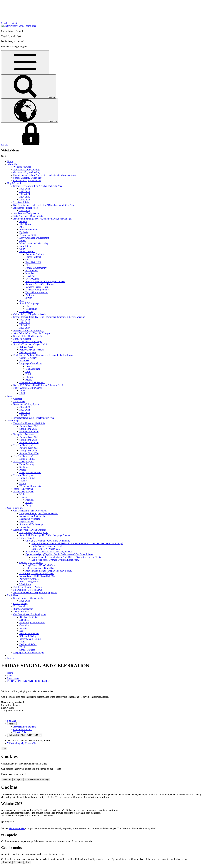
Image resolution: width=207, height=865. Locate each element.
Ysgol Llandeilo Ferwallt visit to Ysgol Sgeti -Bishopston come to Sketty (66, 557)
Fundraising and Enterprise (32, 622)
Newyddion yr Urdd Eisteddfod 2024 (37, 576)
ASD (21, 227)
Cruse (28, 259)
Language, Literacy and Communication (38, 513)
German (29, 366)
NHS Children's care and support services (45, 281)
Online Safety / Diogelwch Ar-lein (29, 314)
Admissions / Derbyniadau (26, 213)
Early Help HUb (33, 262)
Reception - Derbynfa (23, 434)
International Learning (30, 639)
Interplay (29, 273)
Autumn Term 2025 (28, 426)
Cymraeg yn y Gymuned (31, 562)
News (10, 396)
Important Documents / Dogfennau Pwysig (33, 418)
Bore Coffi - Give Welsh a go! (46, 549)
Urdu (27, 371)
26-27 (22, 393)
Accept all (18, 779)
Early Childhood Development (34, 237)
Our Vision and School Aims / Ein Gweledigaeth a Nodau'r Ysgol (44, 175)
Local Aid (30, 276)
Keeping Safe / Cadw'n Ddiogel (28, 652)
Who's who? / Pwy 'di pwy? (26, 169)
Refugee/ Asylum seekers (31, 349)
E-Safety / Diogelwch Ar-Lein (27, 587)
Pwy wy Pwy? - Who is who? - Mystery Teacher (48, 551)
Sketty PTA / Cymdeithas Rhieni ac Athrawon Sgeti (38, 385)
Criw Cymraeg (26, 538)
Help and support (27, 352)
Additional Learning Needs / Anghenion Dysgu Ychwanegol (42, 218)
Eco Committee (20, 606)
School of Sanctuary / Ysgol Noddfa (30, 344)
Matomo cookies (17, 828)
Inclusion (23, 628)
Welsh (22, 647)
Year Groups (13, 420)
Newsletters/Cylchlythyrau (26, 404)
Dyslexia (23, 232)
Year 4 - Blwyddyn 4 (23, 475)
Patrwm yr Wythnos (28, 579)
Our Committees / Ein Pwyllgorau (29, 614)
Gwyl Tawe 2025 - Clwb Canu (40, 565)
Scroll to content (9, 23)
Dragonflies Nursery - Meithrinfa (29, 423)
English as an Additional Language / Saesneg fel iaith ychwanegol (45, 355)
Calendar (17, 398)
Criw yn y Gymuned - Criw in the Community (47, 540)
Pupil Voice (12, 595)
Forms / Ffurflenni (22, 338)
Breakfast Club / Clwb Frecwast (28, 330)
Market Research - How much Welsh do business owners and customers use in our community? (77, 543)
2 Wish (28, 298)
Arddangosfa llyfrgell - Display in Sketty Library (48, 570)
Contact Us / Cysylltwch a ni (27, 180)
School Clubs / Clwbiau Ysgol (27, 336)
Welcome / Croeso (22, 167)
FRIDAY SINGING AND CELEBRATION (28, 681)
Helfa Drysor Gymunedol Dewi (47, 546)
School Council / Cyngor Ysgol (28, 598)
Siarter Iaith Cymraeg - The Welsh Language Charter (44, 535)
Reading (29, 499)
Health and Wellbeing (29, 519)
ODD (22, 248)
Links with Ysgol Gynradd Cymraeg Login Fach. (55, 559)
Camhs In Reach (33, 257)
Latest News (19, 401)
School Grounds (27, 650)
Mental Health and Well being (33, 243)
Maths (22, 494)
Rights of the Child (28, 617)
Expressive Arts (26, 521)
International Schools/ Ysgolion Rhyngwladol (35, 592)
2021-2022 (24, 188)
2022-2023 (24, 191)
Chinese (29, 377)
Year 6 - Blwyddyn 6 (23, 491)
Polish (28, 374)
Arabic (28, 379)
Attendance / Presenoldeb (25, 207)
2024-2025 (24, 197)
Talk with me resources (36, 292)
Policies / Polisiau (21, 202)
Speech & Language (29, 303)
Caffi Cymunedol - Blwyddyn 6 (40, 568)
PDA (21, 300)
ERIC (28, 265)
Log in (10, 658)
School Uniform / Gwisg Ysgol (28, 177)
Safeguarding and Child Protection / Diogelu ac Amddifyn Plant (43, 205)
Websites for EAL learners (32, 382)
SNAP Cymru (32, 278)
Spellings (23, 467)
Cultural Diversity (28, 358)
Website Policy (20, 732)
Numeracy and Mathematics (32, 516)
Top (4, 749)
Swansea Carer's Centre (36, 287)
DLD (28, 306)
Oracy (28, 505)
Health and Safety (28, 644)
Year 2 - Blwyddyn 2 (23, 456)
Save (27, 862)
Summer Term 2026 (28, 431)
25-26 (22, 390)
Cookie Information (22, 729)
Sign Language (32, 368)
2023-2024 (24, 194)
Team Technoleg (21, 611)
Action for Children (34, 254)
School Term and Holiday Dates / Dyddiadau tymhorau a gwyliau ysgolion (49, 317)
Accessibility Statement (24, 726)
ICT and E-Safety (27, 636)
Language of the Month (30, 363)
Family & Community (36, 268)
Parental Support (27, 251)
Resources (24, 360)
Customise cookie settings (37, 779)
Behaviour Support (28, 229)
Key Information (15, 183)
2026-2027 (24, 328)
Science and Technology (31, 524)
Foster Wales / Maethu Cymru (27, 388)
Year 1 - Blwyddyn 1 (23, 445)
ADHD (23, 221)
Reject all (6, 779)
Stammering (31, 308)
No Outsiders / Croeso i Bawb (27, 589)
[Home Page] (18, 26)
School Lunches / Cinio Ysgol (27, 341)
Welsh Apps (25, 584)
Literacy (23, 497)
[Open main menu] (25, 62)
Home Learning (27, 459)
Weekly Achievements (30, 472)
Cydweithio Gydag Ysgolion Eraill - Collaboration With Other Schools (59, 554)
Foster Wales (31, 270)
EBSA (22, 240)
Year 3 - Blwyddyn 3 (23, 461)
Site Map (11, 720)
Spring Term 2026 (28, 428)
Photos (22, 469)
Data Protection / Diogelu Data (28, 216)
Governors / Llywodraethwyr (27, 172)
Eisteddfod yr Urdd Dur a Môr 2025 (36, 573)
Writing (29, 502)
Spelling (23, 480)
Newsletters (25, 246)
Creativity (24, 625)
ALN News (25, 224)
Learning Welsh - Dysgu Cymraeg (29, 529)
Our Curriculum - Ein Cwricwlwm (30, 510)
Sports (22, 641)
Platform (29, 295)
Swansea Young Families (37, 289)
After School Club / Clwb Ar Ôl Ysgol (31, 333)
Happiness (24, 620)
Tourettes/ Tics (26, 311)
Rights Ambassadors (23, 609)
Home (10, 161)
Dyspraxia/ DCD (27, 235)
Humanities (24, 527)
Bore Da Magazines (28, 581)
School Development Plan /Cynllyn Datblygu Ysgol (38, 186)
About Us (12, 164)
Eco (21, 630)
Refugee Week (26, 347)
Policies (11, 724)
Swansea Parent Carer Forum (39, 284)
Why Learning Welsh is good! (33, 532)
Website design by (22, 743)
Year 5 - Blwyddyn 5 (23, 489)
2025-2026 (24, 199)
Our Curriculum (15, 508)
